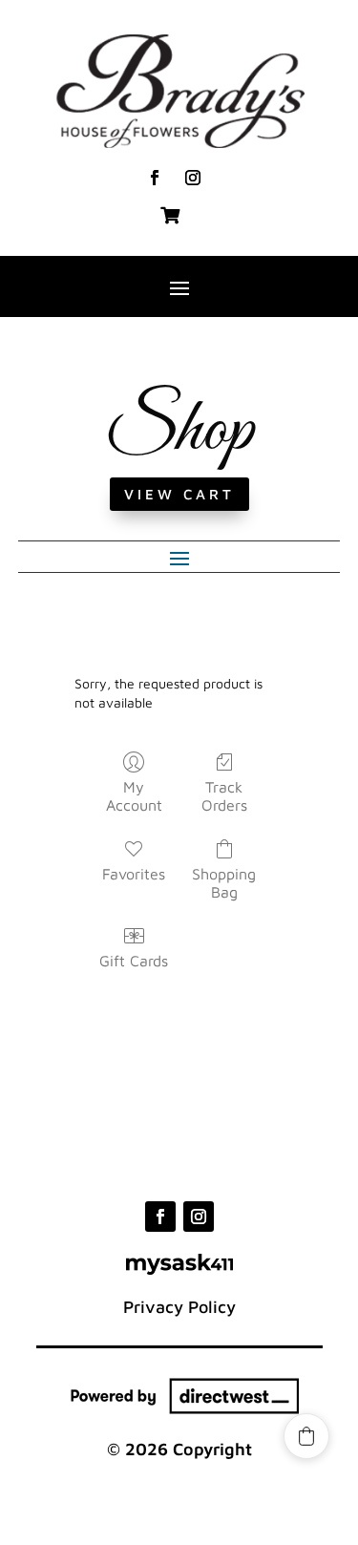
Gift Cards (133, 960)
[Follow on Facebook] (154, 177)
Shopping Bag (224, 882)
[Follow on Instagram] (193, 177)
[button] (306, 1436)
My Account (134, 796)
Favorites (133, 873)
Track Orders (224, 796)
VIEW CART (179, 494)
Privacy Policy (179, 1307)
